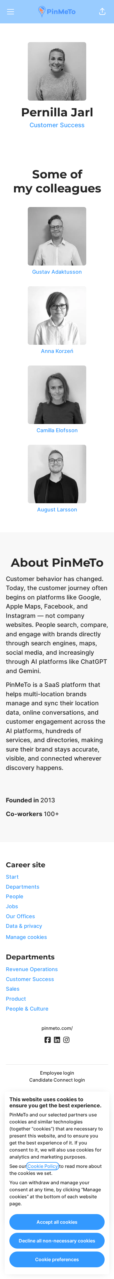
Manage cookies (26, 937)
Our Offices (20, 916)
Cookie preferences (57, 1259)
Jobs (12, 906)
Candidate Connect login (57, 1080)
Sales (13, 989)
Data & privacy (24, 926)
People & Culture (27, 1009)
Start (12, 877)
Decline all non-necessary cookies (57, 1241)
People (14, 896)
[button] (102, 12)
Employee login (57, 1073)
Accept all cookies (57, 1222)
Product (16, 999)
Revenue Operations (32, 969)
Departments (22, 887)
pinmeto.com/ (57, 1028)
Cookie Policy (42, 1166)
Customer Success (57, 125)
